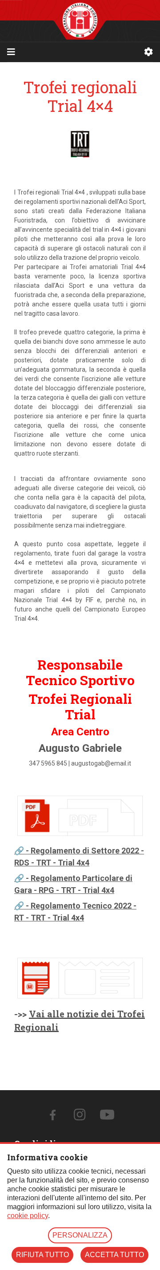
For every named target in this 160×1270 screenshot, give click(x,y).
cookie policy (27, 1215)
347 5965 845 (48, 763)
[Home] (80, 21)
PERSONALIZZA (80, 1235)
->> (21, 1014)
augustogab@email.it (101, 763)
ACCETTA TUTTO (114, 1254)
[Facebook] (53, 1117)
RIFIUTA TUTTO (42, 1254)
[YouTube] (107, 1117)
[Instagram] (79, 1117)
